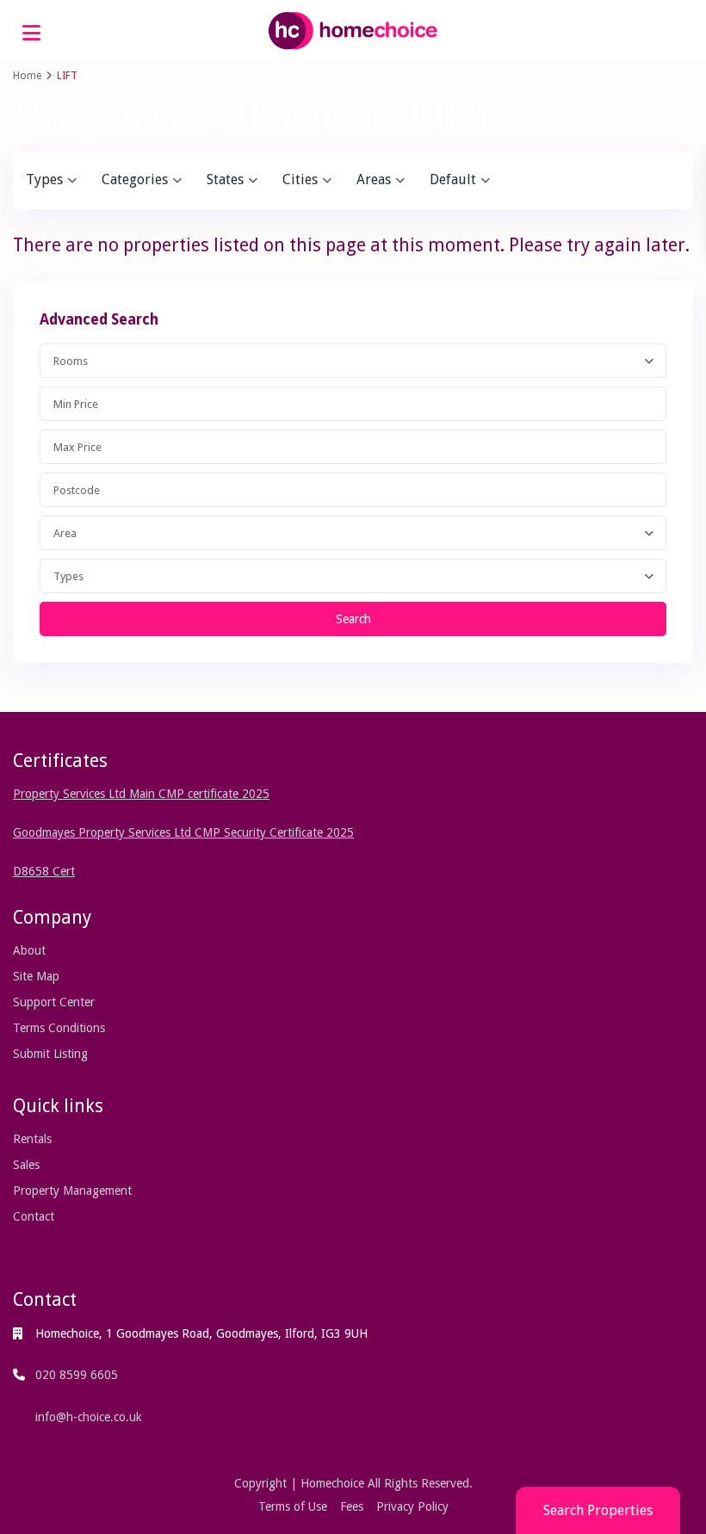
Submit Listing (50, 1054)
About (29, 950)
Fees (351, 1506)
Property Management (72, 1190)
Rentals (32, 1139)
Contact (33, 1216)
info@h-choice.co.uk (88, 1417)
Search (353, 619)
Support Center (54, 1002)
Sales (26, 1165)
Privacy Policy (412, 1506)
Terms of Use (292, 1506)
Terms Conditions (59, 1028)
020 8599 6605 (76, 1375)
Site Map (36, 976)
